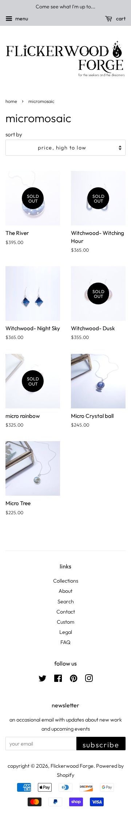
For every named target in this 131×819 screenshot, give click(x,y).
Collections (65, 581)
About (65, 591)
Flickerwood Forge (72, 766)
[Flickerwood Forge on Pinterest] (74, 679)
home (11, 101)
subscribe (101, 744)
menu (21, 18)
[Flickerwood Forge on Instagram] (89, 679)
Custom (65, 622)
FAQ (65, 642)
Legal (65, 632)
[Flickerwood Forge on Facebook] (58, 679)
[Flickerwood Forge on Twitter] (43, 679)
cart (120, 18)
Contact (65, 611)
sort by (13, 134)
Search (65, 601)
